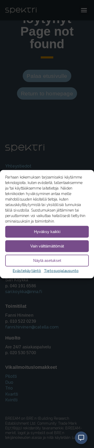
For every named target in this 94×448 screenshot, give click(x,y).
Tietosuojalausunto (61, 270)
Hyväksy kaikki (47, 231)
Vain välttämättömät (47, 246)
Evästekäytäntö (27, 270)
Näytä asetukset (47, 260)
